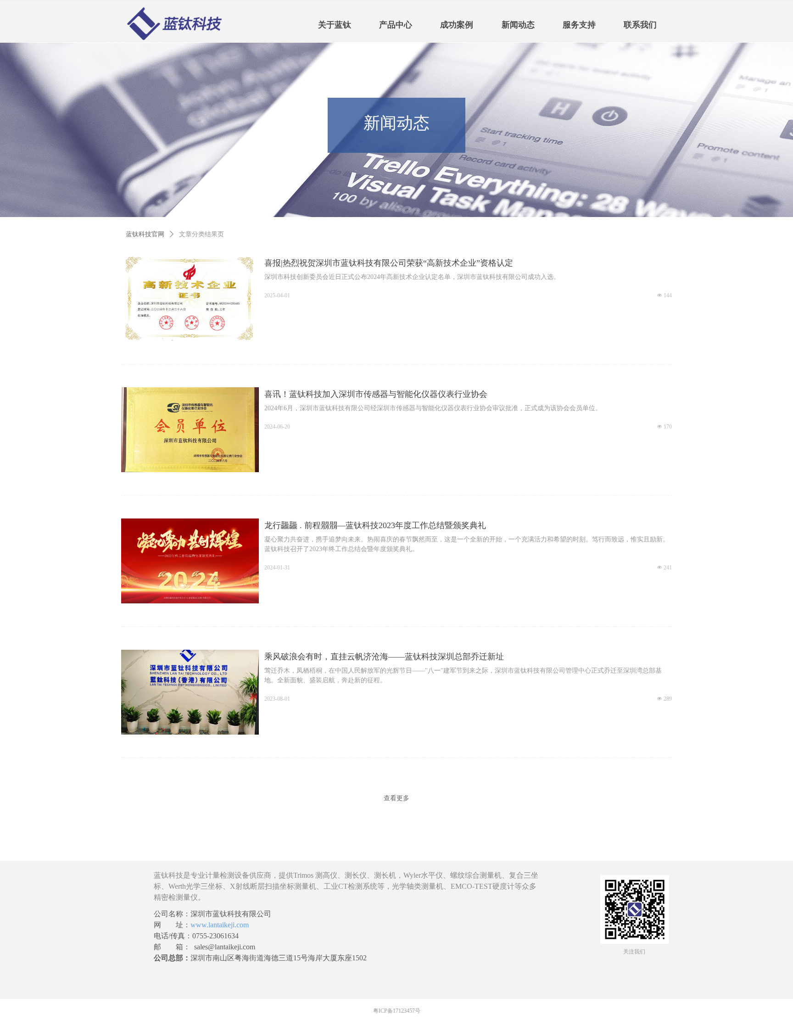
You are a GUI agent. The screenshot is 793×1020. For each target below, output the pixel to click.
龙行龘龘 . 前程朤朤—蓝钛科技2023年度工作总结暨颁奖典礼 (375, 525)
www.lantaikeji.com (219, 925)
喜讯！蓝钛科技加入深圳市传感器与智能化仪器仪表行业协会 (375, 394)
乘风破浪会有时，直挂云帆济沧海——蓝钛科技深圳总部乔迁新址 (384, 656)
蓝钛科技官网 (145, 234)
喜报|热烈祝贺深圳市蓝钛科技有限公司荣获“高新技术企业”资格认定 (388, 263)
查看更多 (396, 798)
